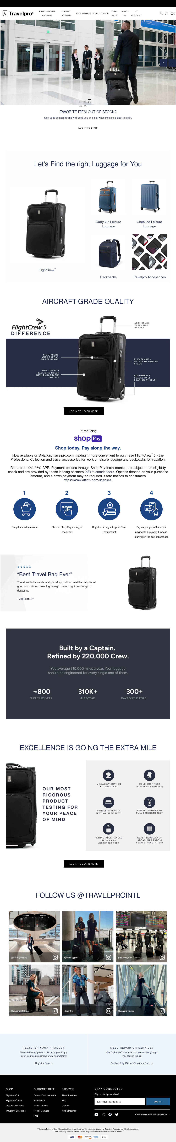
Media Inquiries (69, 1110)
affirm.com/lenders (100, 471)
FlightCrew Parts (14, 1100)
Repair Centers (41, 1105)
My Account (39, 1100)
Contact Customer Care (45, 1095)
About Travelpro (69, 1095)
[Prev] (163, 63)
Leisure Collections (15, 1105)
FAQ (36, 1115)
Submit (158, 1101)
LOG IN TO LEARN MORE (83, 411)
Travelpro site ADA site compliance (151, 1114)
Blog (64, 1100)
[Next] (172, 63)
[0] (171, 13)
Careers (65, 1105)
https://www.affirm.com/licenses (87, 479)
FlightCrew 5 (12, 1095)
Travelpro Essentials (16, 1110)
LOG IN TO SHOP (88, 127)
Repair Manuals (41, 1110)
